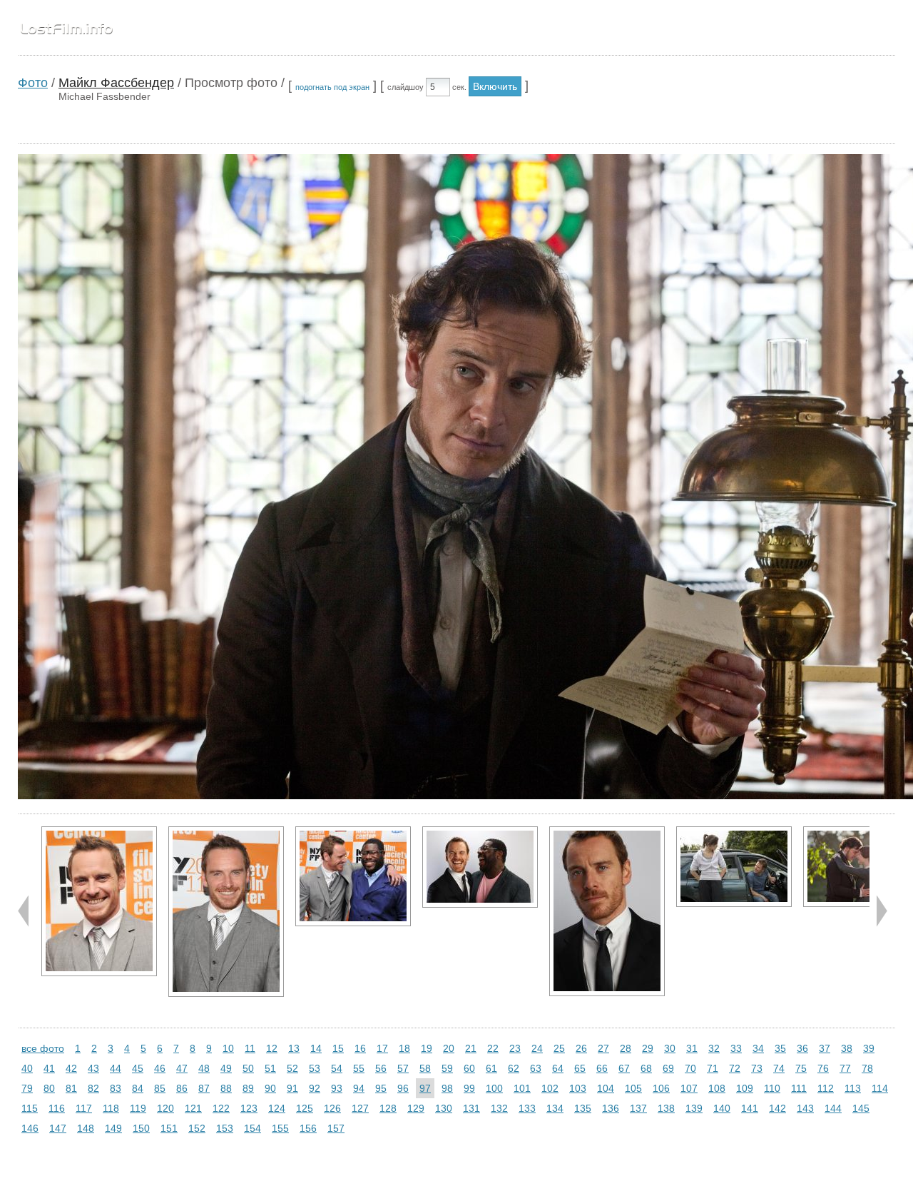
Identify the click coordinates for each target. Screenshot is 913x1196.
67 (624, 1068)
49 (226, 1068)
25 (559, 1048)
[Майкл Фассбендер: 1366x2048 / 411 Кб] (607, 911)
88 (226, 1088)
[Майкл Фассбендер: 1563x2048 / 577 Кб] (99, 901)
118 (111, 1108)
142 (777, 1108)
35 (780, 1048)
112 (825, 1088)
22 (493, 1048)
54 (336, 1068)
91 (292, 1088)
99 (469, 1088)
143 (805, 1108)
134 (554, 1108)
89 (248, 1088)
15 (338, 1048)
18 (404, 1048)
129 (415, 1108)
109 (744, 1088)
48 (204, 1068)
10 (228, 1048)
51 (270, 1068)
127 (360, 1108)
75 (801, 1068)
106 (661, 1088)
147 (57, 1128)
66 (602, 1068)
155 (280, 1128)
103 (577, 1088)
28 (625, 1048)
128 (388, 1108)
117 (84, 1108)
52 (292, 1068)
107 (689, 1088)
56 (381, 1068)
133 (527, 1108)
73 (756, 1068)
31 (692, 1048)
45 (137, 1068)
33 (736, 1048)
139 (694, 1108)
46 (159, 1068)
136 (610, 1108)
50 (248, 1068)
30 (669, 1048)
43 (93, 1068)
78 (867, 1068)
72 (734, 1068)
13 (294, 1048)
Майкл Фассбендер (116, 83)
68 (646, 1068)
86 (182, 1088)
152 (196, 1128)
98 (447, 1088)
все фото (42, 1048)
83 (115, 1088)
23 (515, 1048)
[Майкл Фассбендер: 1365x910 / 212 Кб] (734, 866)
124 (276, 1108)
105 (633, 1088)
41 (49, 1068)
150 (141, 1128)
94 (358, 1088)
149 (113, 1128)
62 (513, 1068)
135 (582, 1108)
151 (169, 1128)
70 (690, 1068)
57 (403, 1068)
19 (426, 1048)
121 (193, 1108)
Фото (33, 82)
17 (382, 1048)
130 (443, 1108)
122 (221, 1108)
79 (27, 1088)
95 (381, 1088)
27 (603, 1048)
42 (71, 1068)
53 (314, 1068)
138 (666, 1108)
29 (647, 1048)
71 (712, 1068)
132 (499, 1108)
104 (605, 1088)
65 (580, 1068)
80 (49, 1088)
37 (824, 1048)
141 (749, 1108)
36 (802, 1048)
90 (270, 1088)
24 (537, 1048)
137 (638, 1108)
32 (714, 1048)
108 (716, 1088)
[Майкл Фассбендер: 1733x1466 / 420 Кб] (353, 876)
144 (833, 1108)
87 (204, 1088)
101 (522, 1088)
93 (336, 1088)
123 (248, 1108)
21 (470, 1048)
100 (494, 1088)
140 (721, 1108)
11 (250, 1048)
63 (535, 1068)
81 (71, 1088)
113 (853, 1088)
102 (549, 1088)
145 (860, 1108)
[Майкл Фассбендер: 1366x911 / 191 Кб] (480, 867)
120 (165, 1108)
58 (425, 1068)
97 (425, 1088)
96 (403, 1088)
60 (469, 1068)
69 (668, 1068)
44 (115, 1068)
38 (846, 1048)
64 (557, 1068)
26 (581, 1048)
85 (159, 1088)
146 (30, 1128)
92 (314, 1088)
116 (57, 1108)
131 (471, 1108)
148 (85, 1128)
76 (823, 1068)
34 (758, 1048)
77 (845, 1068)
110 (772, 1088)
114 (880, 1088)
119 (138, 1108)
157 (336, 1128)
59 (447, 1068)
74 (779, 1068)
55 (358, 1068)
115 (29, 1108)
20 (448, 1048)
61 (491, 1068)
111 (799, 1088)
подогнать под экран (332, 87)
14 (316, 1048)
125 (304, 1108)
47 (182, 1068)
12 (271, 1048)
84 (137, 1088)
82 (93, 1088)
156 (308, 1128)
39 (868, 1048)
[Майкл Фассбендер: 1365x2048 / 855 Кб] (226, 911)
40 (27, 1068)
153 (224, 1128)
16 (360, 1048)
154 (252, 1128)
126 (332, 1108)
